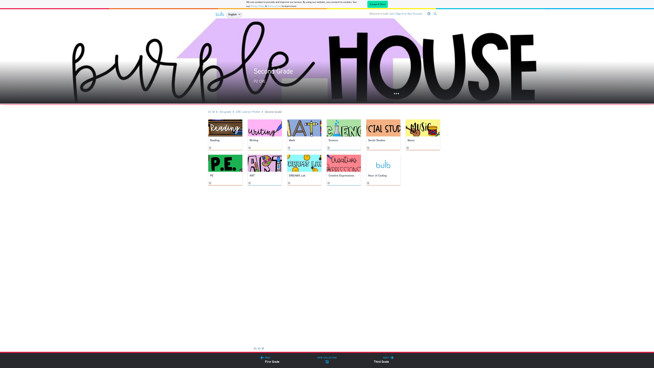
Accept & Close (377, 4)
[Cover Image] (327, 61)
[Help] (428, 14)
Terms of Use (274, 6)
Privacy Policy (258, 6)
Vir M (261, 348)
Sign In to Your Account (409, 14)
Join (391, 14)
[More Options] (396, 94)
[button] (241, 14)
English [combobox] (232, 14)
